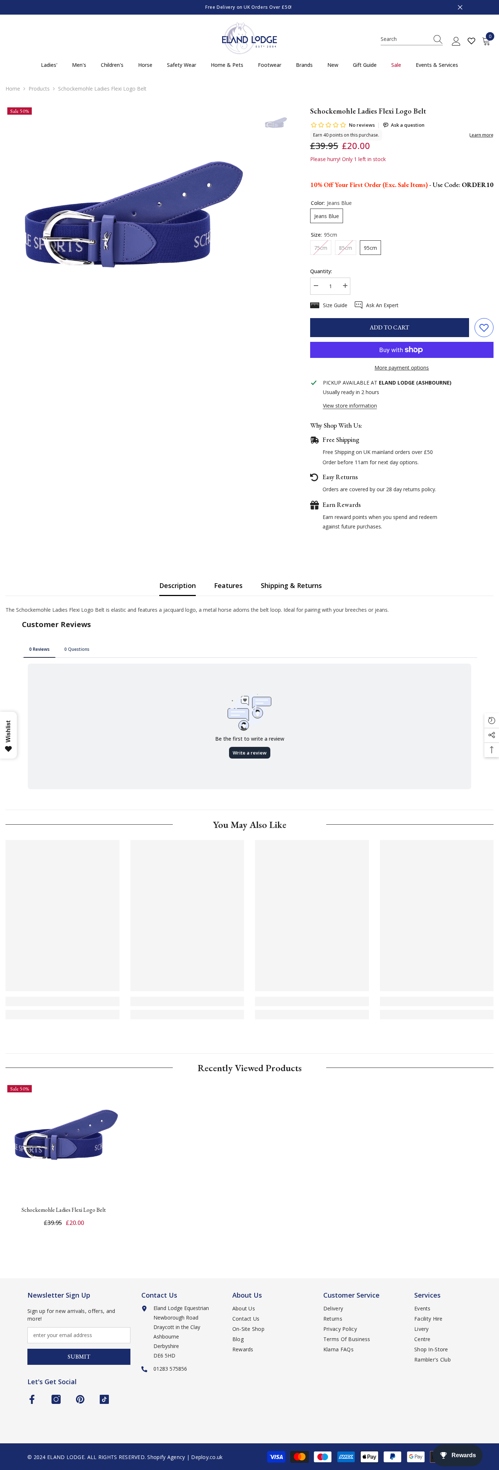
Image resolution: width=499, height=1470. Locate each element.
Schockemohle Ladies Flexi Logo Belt (64, 1210)
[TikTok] (104, 1399)
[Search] (412, 39)
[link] (62, 1001)
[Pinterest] (80, 1399)
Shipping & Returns (291, 585)
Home (12, 88)
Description (177, 585)
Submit (79, 1356)
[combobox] (405, 39)
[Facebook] (32, 1399)
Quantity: (321, 271)
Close (460, 7)
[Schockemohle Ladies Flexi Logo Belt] (63, 1141)
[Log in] (456, 41)
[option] (249, 7)
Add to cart (389, 327)
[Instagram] (56, 1399)
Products (39, 88)
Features (228, 585)
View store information (350, 405)
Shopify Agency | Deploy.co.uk (184, 1457)
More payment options (401, 367)
